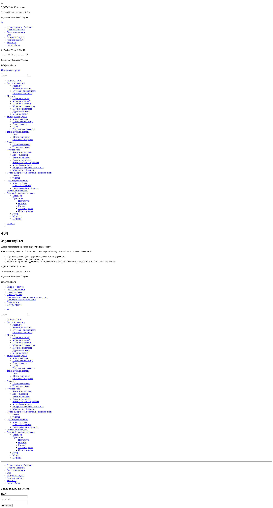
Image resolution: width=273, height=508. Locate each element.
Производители (14, 294)
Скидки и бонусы (15, 37)
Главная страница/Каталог (19, 27)
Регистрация (13, 302)
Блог (9, 35)
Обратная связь (14, 292)
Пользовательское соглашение (21, 299)
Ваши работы (13, 45)
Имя (3, 494)
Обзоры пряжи (14, 305)
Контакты (11, 42)
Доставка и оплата (16, 32)
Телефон (6, 499)
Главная (11, 223)
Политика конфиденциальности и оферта (27, 297)
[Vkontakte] (8, 309)
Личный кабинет (15, 40)
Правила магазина (16, 29)
